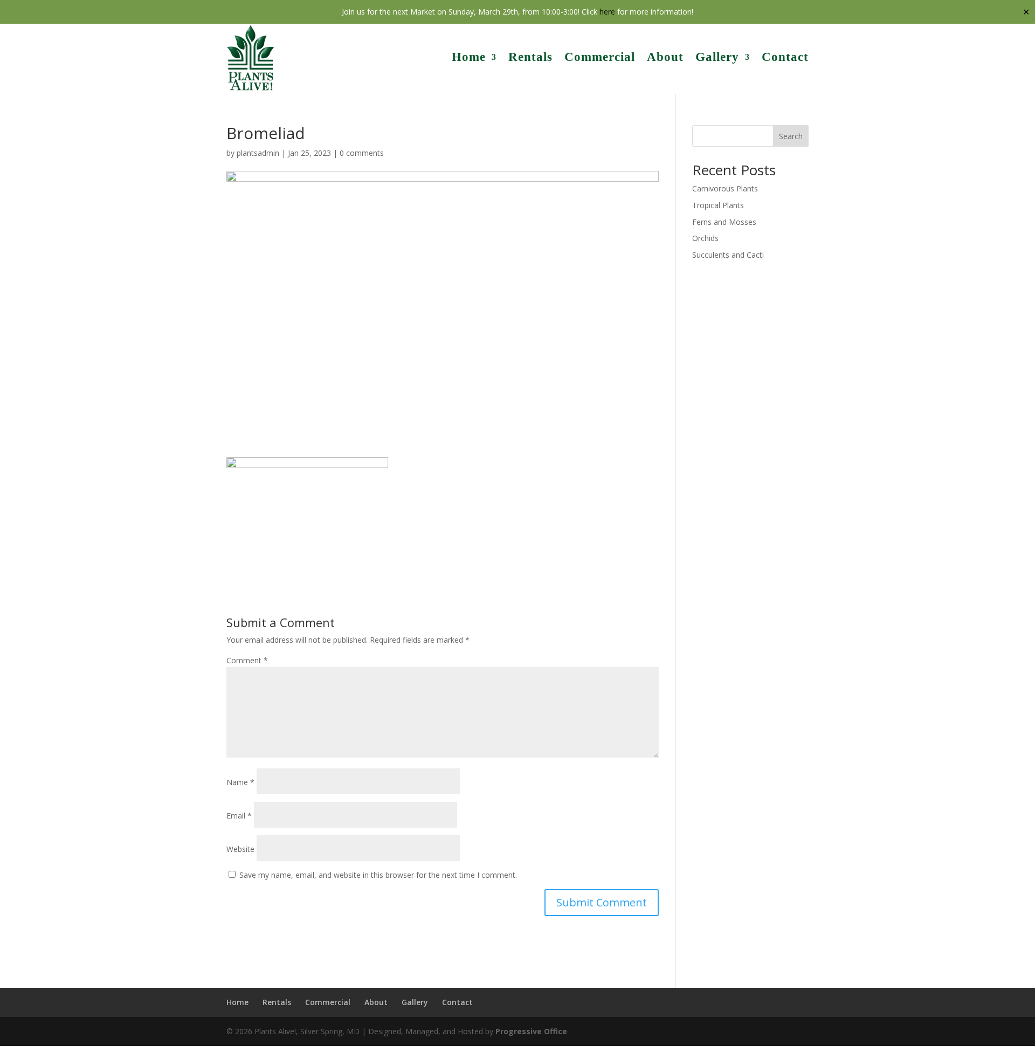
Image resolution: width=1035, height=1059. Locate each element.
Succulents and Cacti (728, 255)
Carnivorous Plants (725, 188)
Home (469, 57)
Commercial (599, 57)
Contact (785, 57)
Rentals (530, 57)
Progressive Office (531, 1031)
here (607, 11)
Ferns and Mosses (724, 222)
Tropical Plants (718, 205)
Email (239, 815)
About (665, 57)
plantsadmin (258, 153)
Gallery (717, 57)
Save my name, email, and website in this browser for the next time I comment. (378, 875)
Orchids (705, 238)
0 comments (362, 153)
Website (240, 849)
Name (240, 782)
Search (791, 136)
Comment (247, 660)
